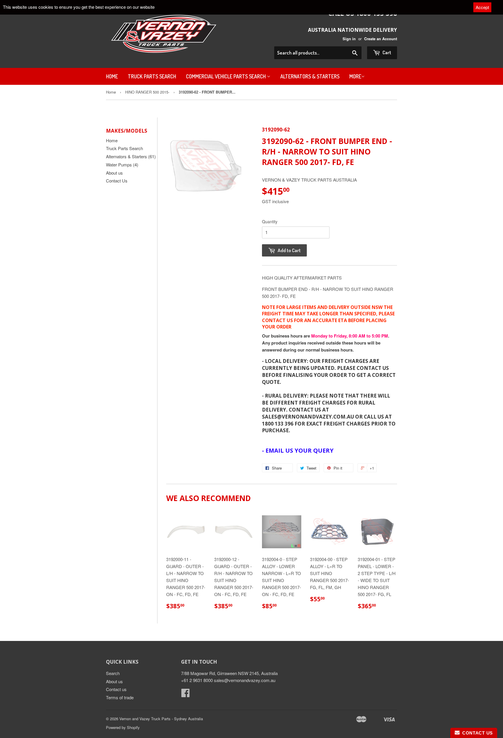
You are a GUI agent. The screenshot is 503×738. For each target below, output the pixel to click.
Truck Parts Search (152, 76)
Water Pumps (122, 164)
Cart (386, 52)
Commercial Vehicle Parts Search (226, 76)
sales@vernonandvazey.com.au (244, 680)
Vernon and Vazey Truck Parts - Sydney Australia (161, 718)
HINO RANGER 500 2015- (147, 92)
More (355, 76)
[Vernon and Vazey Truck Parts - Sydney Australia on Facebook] (185, 694)
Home (112, 76)
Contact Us (116, 181)
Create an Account (380, 38)
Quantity (269, 221)
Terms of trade (120, 697)
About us (114, 173)
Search (113, 673)
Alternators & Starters (309, 76)
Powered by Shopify (123, 727)
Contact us (116, 689)
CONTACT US (476, 732)
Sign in (349, 38)
